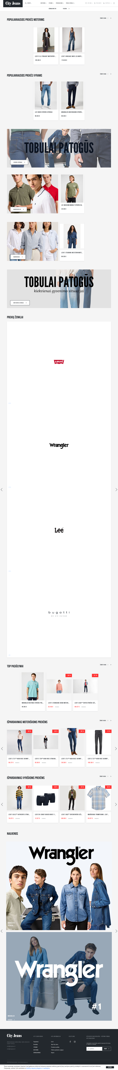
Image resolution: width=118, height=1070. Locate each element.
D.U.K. (52, 1041)
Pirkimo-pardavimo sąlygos (57, 1050)
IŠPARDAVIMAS (37, 1052)
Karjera (52, 1052)
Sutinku (110, 1067)
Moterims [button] (43, 3)
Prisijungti (98, 3)
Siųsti (105, 1048)
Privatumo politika (55, 1047)
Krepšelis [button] (107, 3)
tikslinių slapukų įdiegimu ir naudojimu (38, 1068)
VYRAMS (35, 1047)
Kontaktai (35, 1044)
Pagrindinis (36, 1041)
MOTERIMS (35, 1050)
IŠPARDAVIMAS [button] (59, 3)
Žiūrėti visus (104, 18)
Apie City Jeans (54, 1044)
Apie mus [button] (90, 3)
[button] (114, 3)
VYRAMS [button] (51, 3)
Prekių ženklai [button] (70, 3)
